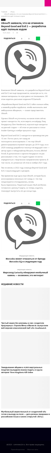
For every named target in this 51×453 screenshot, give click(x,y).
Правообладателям (18, 449)
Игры (3, 20)
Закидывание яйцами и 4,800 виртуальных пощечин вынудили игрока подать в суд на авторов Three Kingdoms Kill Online (21, 370)
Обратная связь (32, 449)
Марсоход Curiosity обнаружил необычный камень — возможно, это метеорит (25, 274)
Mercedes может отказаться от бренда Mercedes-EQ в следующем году (25, 260)
